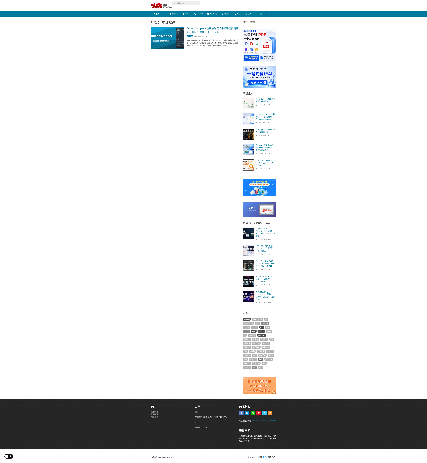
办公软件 (264, 339)
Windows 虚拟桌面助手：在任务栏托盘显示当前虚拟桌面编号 (265, 147)
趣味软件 (247, 367)
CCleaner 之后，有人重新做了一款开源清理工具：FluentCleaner (265, 116)
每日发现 (247, 355)
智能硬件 (260, 351)
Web (239, 14)
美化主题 (256, 363)
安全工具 (265, 343)
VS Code (252, 335)
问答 (254, 367)
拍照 (245, 351)
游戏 (254, 355)
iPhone (246, 331)
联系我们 (154, 414)
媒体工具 (256, 343)
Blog (257, 323)
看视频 (271, 355)
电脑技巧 (262, 355)
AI (164, 14)
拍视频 (252, 351)
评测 (264, 363)
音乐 (260, 367)
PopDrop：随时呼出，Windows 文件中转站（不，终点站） (265, 248)
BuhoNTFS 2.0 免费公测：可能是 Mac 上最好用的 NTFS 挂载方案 (265, 263)
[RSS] (270, 413)
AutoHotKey (248, 323)
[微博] (258, 413)
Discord (273, 421)
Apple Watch (257, 319)
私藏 (245, 359)
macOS (200, 14)
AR (266, 319)
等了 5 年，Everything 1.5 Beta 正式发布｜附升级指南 (265, 162)
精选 (249, 14)
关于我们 (154, 412)
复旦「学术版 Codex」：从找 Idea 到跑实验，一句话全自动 (265, 279)
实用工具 (247, 347)
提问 (196, 422)
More (259, 14)
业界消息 (247, 339)
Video (269, 331)
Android (174, 14)
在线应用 (247, 343)
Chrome (227, 14)
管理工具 (253, 359)
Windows (213, 14)
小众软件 (154, 457)
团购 (272, 339)
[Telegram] (247, 413)
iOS (186, 14)
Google (255, 327)
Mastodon (256, 421)
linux (254, 331)
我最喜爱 (256, 347)
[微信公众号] (253, 413)
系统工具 (268, 359)
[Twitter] (264, 413)
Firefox (246, 327)
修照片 (255, 339)
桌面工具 (270, 351)
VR (245, 335)
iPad (267, 327)
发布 (196, 412)
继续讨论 (154, 417)
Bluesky (265, 421)
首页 (157, 14)
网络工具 (247, 363)
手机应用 (265, 347)
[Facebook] (241, 413)
